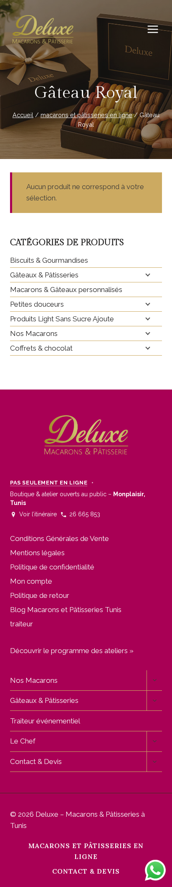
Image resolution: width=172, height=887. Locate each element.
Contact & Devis (36, 761)
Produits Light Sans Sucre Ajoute (62, 319)
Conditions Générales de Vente (59, 538)
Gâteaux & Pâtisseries (44, 275)
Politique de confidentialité (52, 567)
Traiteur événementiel (45, 721)
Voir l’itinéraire (38, 514)
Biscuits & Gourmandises (49, 260)
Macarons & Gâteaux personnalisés (66, 289)
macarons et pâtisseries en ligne (86, 851)
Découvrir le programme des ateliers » (72, 650)
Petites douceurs (37, 304)
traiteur (21, 624)
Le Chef (22, 741)
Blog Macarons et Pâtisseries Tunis (65, 609)
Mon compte (31, 581)
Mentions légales (37, 553)
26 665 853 (84, 514)
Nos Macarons (34, 333)
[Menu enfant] (147, 274)
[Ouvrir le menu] (157, 29)
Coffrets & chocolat (41, 348)
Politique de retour (39, 595)
